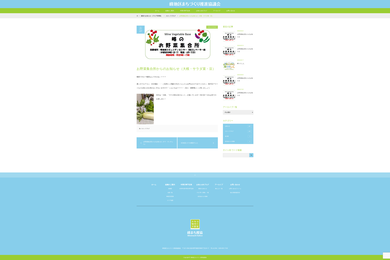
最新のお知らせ (202, 188)
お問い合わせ (230, 11)
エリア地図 (170, 200)
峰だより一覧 (219, 188)
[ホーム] (137, 14)
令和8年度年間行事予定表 (186, 188)
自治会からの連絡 (237, 141)
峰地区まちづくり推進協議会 (199, 257)
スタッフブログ (212, 27)
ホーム (157, 11)
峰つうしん (240, 63)
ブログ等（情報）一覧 (203, 192)
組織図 (170, 188)
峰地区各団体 (170, 196)
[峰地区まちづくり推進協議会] (195, 4)
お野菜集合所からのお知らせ (245, 35)
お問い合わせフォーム (235, 188)
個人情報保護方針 (235, 192)
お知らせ (237, 126)
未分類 (237, 136)
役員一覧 (170, 192)
